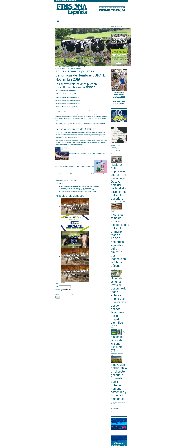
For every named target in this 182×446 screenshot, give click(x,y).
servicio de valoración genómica (75, 132)
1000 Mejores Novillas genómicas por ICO (66, 91)
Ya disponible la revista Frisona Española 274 (118, 341)
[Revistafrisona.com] (71, 9)
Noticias (64, 68)
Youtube (63, 191)
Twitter (62, 188)
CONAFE (68, 68)
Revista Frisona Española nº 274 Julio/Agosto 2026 (119, 94)
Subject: (57, 289)
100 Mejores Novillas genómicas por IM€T (67, 97)
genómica (61, 180)
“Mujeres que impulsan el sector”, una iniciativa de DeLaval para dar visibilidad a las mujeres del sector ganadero (119, 182)
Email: (57, 286)
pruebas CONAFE (73, 180)
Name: (57, 284)
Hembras (66, 180)
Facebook (63, 186)
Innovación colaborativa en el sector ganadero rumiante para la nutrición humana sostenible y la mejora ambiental (119, 382)
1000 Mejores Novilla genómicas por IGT (66, 94)
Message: (57, 294)
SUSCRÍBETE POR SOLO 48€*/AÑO (119, 102)
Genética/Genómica (76, 68)
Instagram (63, 190)
